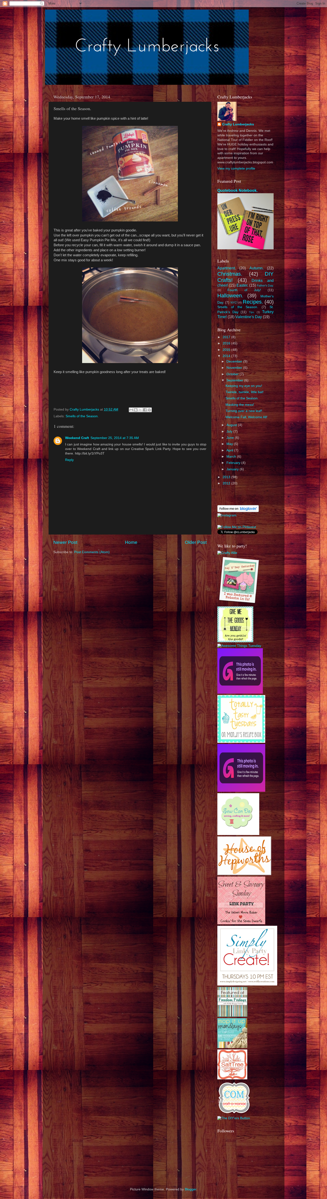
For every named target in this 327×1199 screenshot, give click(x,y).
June (230, 437)
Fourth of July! (244, 290)
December (234, 361)
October (233, 374)
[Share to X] (140, 409)
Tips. (252, 312)
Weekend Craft (77, 438)
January (233, 469)
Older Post (196, 542)
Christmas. (229, 274)
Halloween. (230, 296)
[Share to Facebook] (144, 409)
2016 (227, 343)
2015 (227, 350)
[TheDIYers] (233, 1118)
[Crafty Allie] (227, 553)
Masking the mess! (240, 405)
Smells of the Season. (82, 416)
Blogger (190, 1189)
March (231, 456)
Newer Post (65, 542)
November (234, 367)
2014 (227, 356)
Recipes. (253, 302)
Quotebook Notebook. (237, 190)
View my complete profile (236, 168)
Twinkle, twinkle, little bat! (245, 392)
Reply (69, 460)
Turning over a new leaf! (244, 411)
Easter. (242, 285)
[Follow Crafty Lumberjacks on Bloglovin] (238, 511)
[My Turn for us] (232, 1015)
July (229, 431)
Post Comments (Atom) (92, 552)
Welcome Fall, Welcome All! (246, 417)
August (232, 425)
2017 (227, 337)
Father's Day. (265, 285)
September (235, 380)
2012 (227, 483)
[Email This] (131, 409)
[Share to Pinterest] (149, 409)
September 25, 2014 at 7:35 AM (114, 438)
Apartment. (226, 268)
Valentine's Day (248, 317)
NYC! (234, 302)
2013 (227, 477)
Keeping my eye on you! (244, 386)
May (230, 444)
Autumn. (256, 268)
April (230, 450)
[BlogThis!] (135, 409)
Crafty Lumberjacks (238, 124)
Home (131, 542)
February (233, 463)
